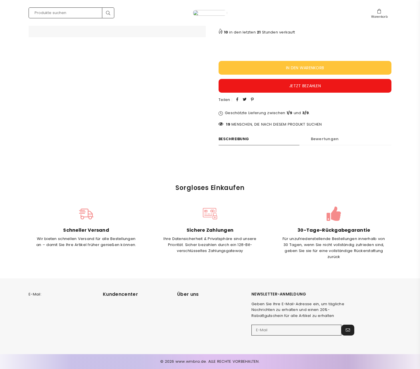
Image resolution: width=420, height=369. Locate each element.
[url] (210, 13)
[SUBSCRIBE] (347, 330)
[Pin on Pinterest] (252, 100)
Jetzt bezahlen (305, 86)
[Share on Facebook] (237, 100)
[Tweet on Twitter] (245, 100)
